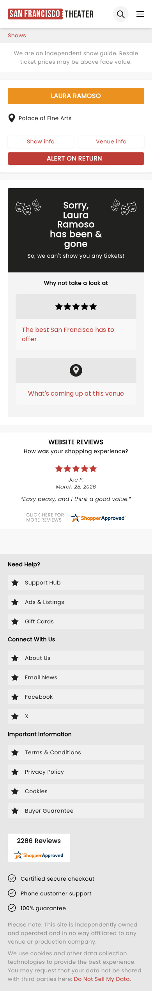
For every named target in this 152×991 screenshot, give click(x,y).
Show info (41, 141)
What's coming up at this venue (76, 393)
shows (17, 35)
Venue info (111, 141)
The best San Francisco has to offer (68, 334)
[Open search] (121, 14)
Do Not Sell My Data (102, 979)
